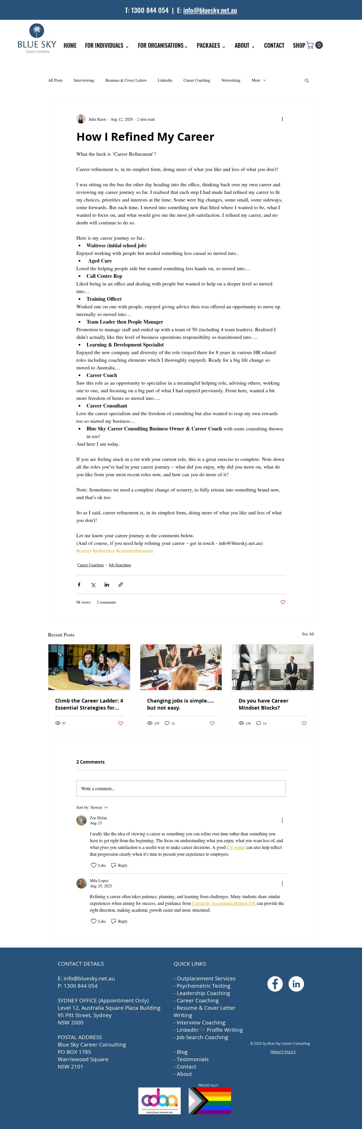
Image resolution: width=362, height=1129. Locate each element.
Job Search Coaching (202, 1037)
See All (308, 633)
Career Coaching (197, 80)
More (256, 80)
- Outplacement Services (205, 978)
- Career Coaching (196, 1000)
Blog (182, 1052)
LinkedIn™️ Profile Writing (210, 1029)
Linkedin (165, 80)
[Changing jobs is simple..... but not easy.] (181, 667)
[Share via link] (120, 584)
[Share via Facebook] (79, 584)
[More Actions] (282, 820)
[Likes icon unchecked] (93, 865)
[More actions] (282, 119)
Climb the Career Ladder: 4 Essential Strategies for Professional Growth (89, 704)
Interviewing (84, 80)
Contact (186, 1066)
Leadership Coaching (203, 993)
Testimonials (193, 1059)
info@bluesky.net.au (210, 10)
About (184, 1074)
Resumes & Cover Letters (125, 80)
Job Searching (120, 564)
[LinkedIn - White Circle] (296, 984)
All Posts (55, 80)
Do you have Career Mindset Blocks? (263, 704)
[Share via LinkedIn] (106, 584)
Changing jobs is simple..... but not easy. (180, 704)
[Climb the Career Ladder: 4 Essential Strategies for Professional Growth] (89, 667)
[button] (315, 45)
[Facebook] (275, 984)
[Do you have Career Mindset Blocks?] (273, 667)
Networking (230, 80)
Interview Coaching (201, 1022)
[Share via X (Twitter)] (93, 584)
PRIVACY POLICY (283, 1052)
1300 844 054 (150, 10)
